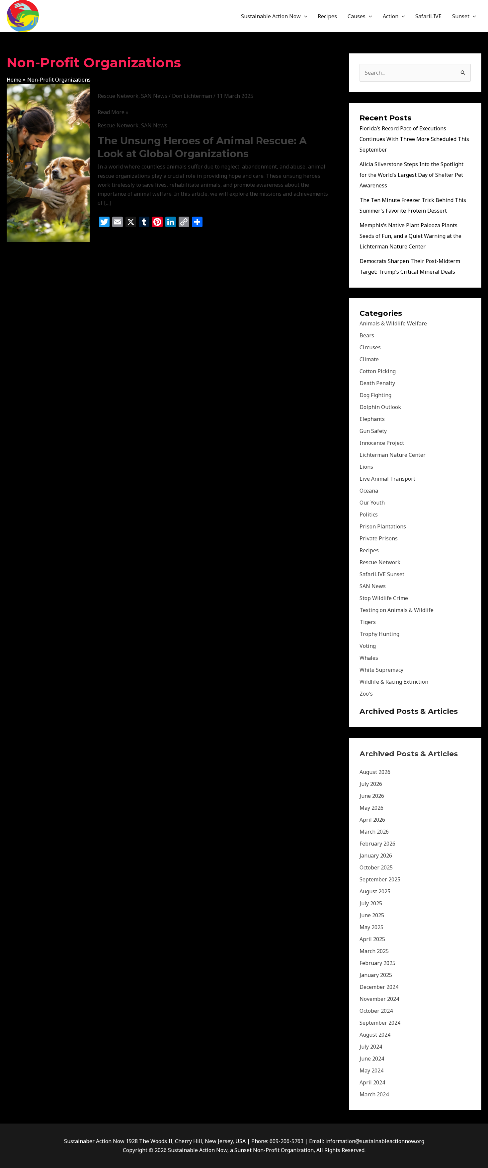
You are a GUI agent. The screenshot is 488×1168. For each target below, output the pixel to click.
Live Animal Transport (387, 478)
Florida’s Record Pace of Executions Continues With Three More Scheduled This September (414, 139)
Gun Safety (373, 431)
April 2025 (372, 939)
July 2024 (371, 1046)
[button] (304, 16)
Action (390, 16)
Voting (368, 646)
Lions (366, 466)
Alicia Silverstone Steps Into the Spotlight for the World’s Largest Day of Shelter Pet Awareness (411, 175)
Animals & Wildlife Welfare (393, 323)
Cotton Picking (378, 371)
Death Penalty (377, 383)
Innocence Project (382, 443)
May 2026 (371, 807)
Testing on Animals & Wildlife (397, 610)
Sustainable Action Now (271, 16)
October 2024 (376, 1010)
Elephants (372, 419)
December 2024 (379, 987)
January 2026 (376, 855)
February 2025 (377, 963)
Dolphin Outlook (380, 407)
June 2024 (372, 1058)
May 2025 (371, 927)
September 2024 (380, 1022)
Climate (369, 359)
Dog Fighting (375, 395)
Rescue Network (118, 96)
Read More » (113, 112)
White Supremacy (381, 669)
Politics (369, 514)
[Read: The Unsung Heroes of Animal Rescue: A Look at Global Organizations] (48, 162)
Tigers (368, 622)
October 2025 (376, 867)
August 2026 (375, 772)
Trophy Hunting (379, 634)
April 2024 (372, 1082)
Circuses (370, 347)
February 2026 (377, 843)
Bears (367, 335)
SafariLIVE (428, 16)
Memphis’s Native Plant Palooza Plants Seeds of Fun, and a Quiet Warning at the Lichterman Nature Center (410, 236)
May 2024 (371, 1070)
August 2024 (375, 1034)
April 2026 (372, 819)
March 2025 (374, 951)
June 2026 (372, 795)
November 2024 (379, 998)
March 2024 (374, 1094)
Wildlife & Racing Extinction (394, 681)
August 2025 (375, 891)
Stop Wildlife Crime (384, 598)
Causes (357, 16)
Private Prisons (379, 538)
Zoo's (366, 693)
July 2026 (371, 784)
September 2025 (380, 879)
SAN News (154, 96)
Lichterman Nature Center (393, 454)
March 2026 (374, 831)
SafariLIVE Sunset (382, 574)
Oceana (369, 490)
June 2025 (372, 915)
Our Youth (372, 502)
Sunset (460, 16)
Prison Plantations (383, 526)
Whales (369, 657)
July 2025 (371, 903)
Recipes (327, 16)
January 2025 (376, 975)
